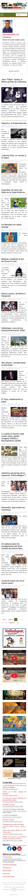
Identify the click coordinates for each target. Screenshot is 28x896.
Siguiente (12, 622)
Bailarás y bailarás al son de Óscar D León (12, 260)
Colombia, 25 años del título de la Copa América (13, 191)
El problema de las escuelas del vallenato (13, 824)
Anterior (10, 619)
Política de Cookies (9, 884)
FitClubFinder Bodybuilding (9, 864)
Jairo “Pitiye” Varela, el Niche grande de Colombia (13, 80)
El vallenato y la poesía (8, 804)
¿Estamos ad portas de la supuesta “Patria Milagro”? (13, 474)
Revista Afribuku (7, 870)
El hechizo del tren (7, 857)
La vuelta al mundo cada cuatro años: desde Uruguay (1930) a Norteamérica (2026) (12, 437)
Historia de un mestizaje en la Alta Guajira (13, 809)
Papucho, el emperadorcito (13, 123)
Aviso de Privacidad (19, 884)
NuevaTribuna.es (7, 867)
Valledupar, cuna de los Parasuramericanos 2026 (13, 329)
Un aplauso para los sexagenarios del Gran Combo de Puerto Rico (11, 546)
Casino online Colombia (9, 876)
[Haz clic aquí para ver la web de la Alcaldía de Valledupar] (14, 638)
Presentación (11, 882)
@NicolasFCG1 (15, 71)
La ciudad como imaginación (10, 815)
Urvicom (16, 894)
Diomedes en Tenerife (8, 819)
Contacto (4, 882)
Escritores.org (6, 873)
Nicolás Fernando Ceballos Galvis (14, 40)
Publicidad (17, 882)
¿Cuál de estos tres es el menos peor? (12, 582)
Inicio (4, 619)
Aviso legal (23, 882)
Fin (18, 622)
